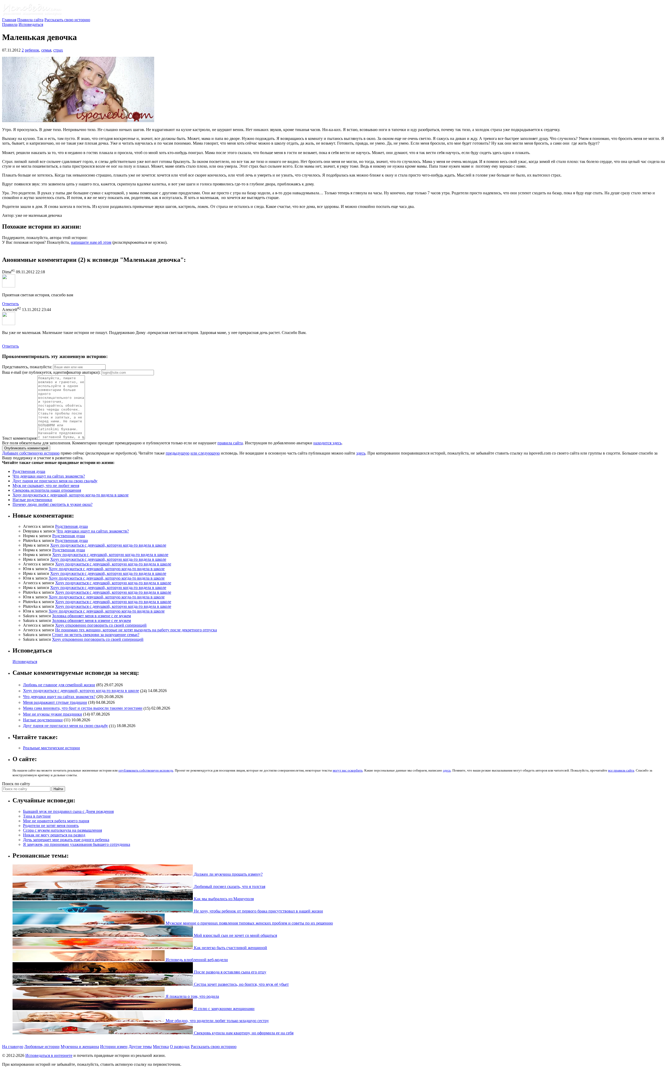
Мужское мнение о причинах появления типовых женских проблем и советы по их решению (249, 923)
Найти (58, 789)
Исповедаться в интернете (48, 1055)
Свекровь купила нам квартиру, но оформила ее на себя (243, 1033)
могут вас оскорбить (348, 770)
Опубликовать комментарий (26, 448)
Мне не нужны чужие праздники (52, 714)
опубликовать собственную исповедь (145, 770)
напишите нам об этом (91, 242)
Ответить (10, 304)
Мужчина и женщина (80, 1046)
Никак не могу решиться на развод (54, 835)
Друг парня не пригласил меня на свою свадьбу (55, 481)
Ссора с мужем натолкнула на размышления (62, 830)
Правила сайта (30, 20)
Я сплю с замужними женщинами (224, 1008)
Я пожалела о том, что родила (192, 996)
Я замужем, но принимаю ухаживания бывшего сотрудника (76, 844)
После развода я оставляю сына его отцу (229, 972)
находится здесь (327, 443)
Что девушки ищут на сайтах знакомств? (49, 476)
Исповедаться (31, 24)
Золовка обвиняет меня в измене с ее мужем (91, 616)
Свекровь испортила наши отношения (47, 490)
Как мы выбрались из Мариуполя (223, 899)
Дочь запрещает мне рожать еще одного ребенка (66, 839)
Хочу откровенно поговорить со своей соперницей (101, 625)
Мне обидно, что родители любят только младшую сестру (217, 1020)
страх (58, 50)
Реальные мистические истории (51, 748)
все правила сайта (621, 770)
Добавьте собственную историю (31, 453)
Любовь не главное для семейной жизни (59, 685)
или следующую (205, 453)
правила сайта (230, 443)
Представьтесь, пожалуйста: (27, 367)
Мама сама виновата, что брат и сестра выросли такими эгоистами (82, 708)
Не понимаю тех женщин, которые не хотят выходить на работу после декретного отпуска (136, 630)
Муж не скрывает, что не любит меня (46, 485)
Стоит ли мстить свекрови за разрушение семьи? (95, 634)
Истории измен (114, 1046)
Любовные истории (42, 1046)
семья (46, 50)
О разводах (180, 1046)
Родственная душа (29, 471)
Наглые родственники (32, 499)
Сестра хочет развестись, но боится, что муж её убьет (241, 984)
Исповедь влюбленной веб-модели (196, 959)
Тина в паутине (37, 816)
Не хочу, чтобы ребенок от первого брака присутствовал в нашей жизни (258, 911)
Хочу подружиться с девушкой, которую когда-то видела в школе (71, 495)
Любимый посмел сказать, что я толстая (229, 886)
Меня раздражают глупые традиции (55, 702)
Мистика (161, 1046)
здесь (360, 453)
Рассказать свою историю (67, 20)
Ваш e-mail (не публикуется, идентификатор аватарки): (51, 372)
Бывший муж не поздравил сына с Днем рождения (68, 811)
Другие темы (140, 1046)
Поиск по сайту (16, 783)
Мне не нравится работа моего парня (56, 821)
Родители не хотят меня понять (51, 825)
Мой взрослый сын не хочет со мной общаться (235, 935)
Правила (10, 24)
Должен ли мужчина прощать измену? (228, 874)
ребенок (32, 50)
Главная (9, 20)
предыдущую (177, 453)
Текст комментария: (19, 438)
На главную (12, 1046)
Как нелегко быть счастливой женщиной (230, 947)
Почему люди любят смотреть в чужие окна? (53, 504)
